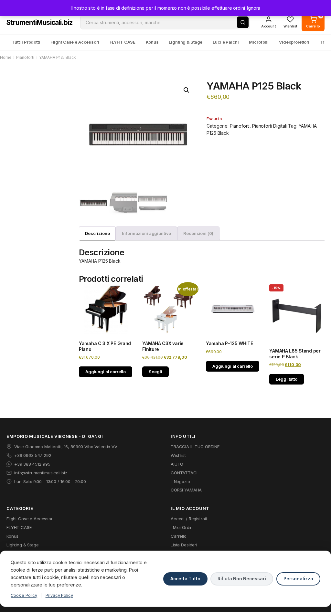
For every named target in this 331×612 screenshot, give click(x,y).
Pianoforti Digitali (269, 126)
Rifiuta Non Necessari (242, 578)
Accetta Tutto (185, 578)
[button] (186, 90)
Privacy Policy (59, 595)
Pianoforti (25, 57)
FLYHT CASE (123, 42)
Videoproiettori (294, 42)
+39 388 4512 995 (32, 464)
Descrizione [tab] (97, 233)
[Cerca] (243, 22)
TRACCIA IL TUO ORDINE (195, 446)
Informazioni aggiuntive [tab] (146, 233)
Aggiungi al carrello (105, 371)
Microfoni (259, 42)
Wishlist (178, 455)
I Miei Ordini (182, 527)
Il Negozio (180, 481)
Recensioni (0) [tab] (198, 233)
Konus (152, 42)
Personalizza (298, 578)
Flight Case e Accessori (74, 42)
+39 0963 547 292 (32, 455)
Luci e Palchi (226, 42)
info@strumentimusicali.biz (40, 472)
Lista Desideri (184, 544)
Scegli (155, 371)
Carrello (179, 536)
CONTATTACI (184, 472)
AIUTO (177, 464)
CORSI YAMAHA (186, 489)
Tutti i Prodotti (26, 42)
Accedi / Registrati (189, 518)
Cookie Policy (24, 595)
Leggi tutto (286, 379)
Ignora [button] (253, 8)
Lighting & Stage (185, 42)
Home (5, 57)
